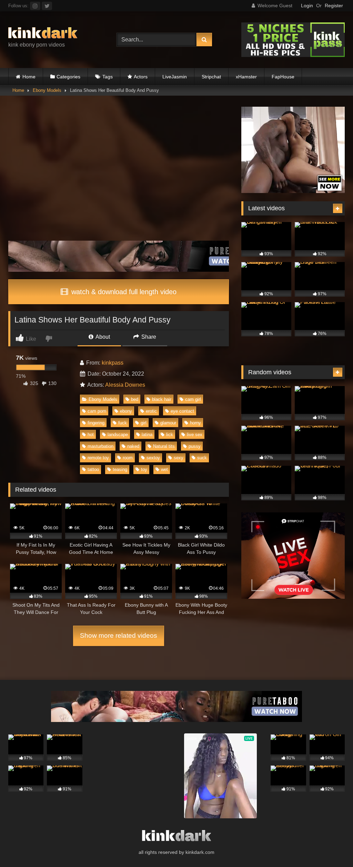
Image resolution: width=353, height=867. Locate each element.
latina (147, 434)
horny (195, 422)
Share (148, 337)
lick (169, 434)
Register (334, 5)
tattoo (93, 469)
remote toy (98, 457)
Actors (141, 76)
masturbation (100, 446)
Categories (68, 76)
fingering (96, 422)
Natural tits (164, 446)
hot (91, 434)
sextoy (153, 457)
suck (202, 457)
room (128, 457)
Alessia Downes (125, 385)
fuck (122, 422)
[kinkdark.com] (54, 34)
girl (144, 422)
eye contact (182, 411)
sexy (178, 457)
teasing (120, 469)
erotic (151, 411)
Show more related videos (118, 635)
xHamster (246, 76)
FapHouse (283, 76)
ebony (126, 411)
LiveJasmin (174, 76)
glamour (168, 422)
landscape (118, 434)
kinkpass (112, 363)
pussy (195, 446)
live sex (194, 434)
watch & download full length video (122, 292)
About (102, 337)
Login (307, 5)
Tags (107, 76)
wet (164, 469)
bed (134, 399)
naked (133, 446)
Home (29, 76)
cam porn (97, 411)
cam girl (193, 399)
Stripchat (211, 76)
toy (144, 469)
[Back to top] (331, 846)
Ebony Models (47, 90)
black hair (161, 399)
